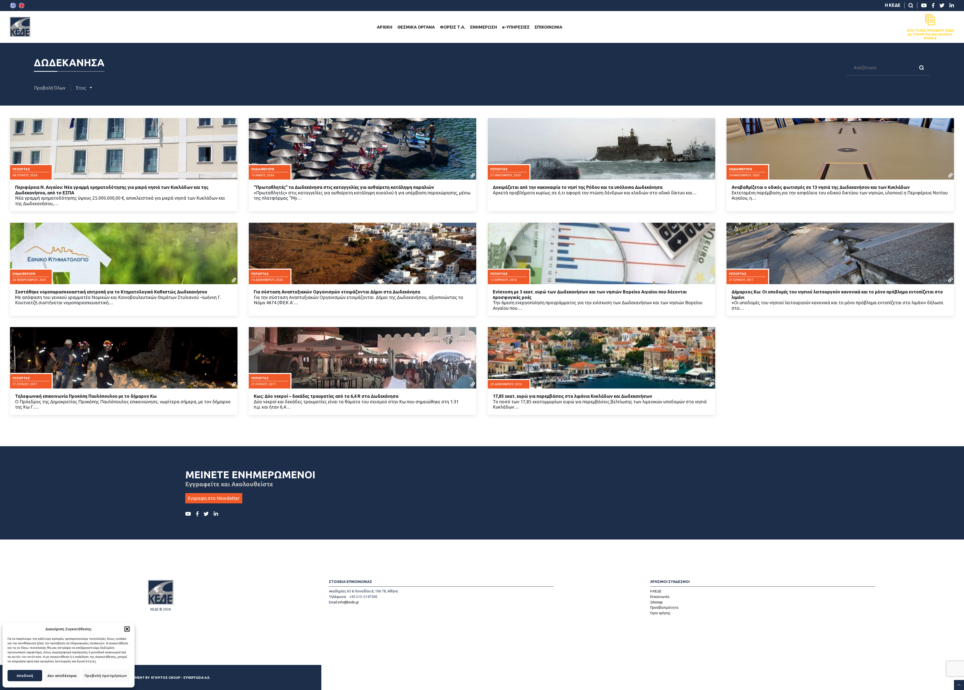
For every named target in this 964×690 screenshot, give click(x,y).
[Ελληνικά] (13, 6)
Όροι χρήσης (660, 613)
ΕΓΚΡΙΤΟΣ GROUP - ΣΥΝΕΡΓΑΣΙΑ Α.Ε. (180, 677)
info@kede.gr (348, 602)
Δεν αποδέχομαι (62, 675)
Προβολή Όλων (50, 87)
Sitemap (656, 602)
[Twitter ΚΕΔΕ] (941, 6)
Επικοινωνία (660, 597)
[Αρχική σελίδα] (20, 27)
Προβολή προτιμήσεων (106, 675)
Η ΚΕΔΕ (892, 5)
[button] (127, 629)
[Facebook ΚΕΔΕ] (933, 6)
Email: (333, 602)
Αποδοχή (25, 675)
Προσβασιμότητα (664, 607)
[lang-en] (22, 6)
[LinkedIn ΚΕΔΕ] (951, 6)
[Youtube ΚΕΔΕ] (924, 6)
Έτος (81, 87)
